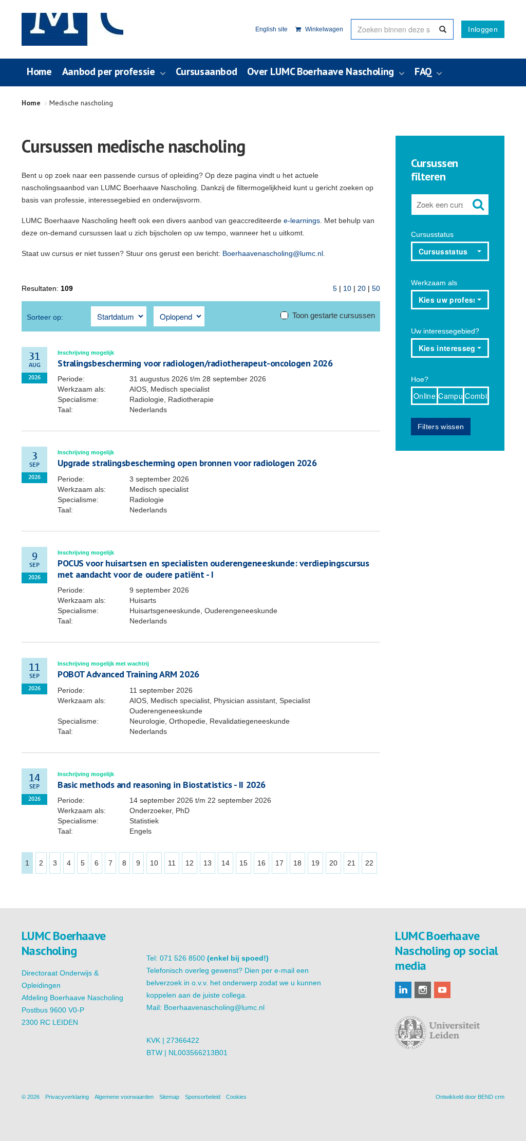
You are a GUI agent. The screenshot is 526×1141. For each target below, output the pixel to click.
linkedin (403, 990)
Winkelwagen (323, 29)
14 (225, 863)
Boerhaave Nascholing (72, 29)
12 (189, 863)
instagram (423, 990)
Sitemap (169, 1097)
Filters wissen (441, 426)
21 (351, 863)
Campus (450, 396)
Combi (476, 396)
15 (243, 863)
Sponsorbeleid (202, 1097)
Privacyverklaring (67, 1097)
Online (425, 396)
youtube (442, 990)
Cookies (236, 1097)
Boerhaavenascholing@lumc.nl (272, 253)
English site (271, 29)
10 (347, 288)
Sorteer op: (45, 317)
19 (315, 863)
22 (369, 863)
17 (279, 863)
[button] (450, 251)
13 (207, 863)
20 (362, 288)
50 (376, 288)
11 (172, 863)
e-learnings (302, 220)
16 (261, 863)
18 (297, 863)
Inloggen (483, 29)
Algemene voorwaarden (124, 1097)
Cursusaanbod (206, 71)
